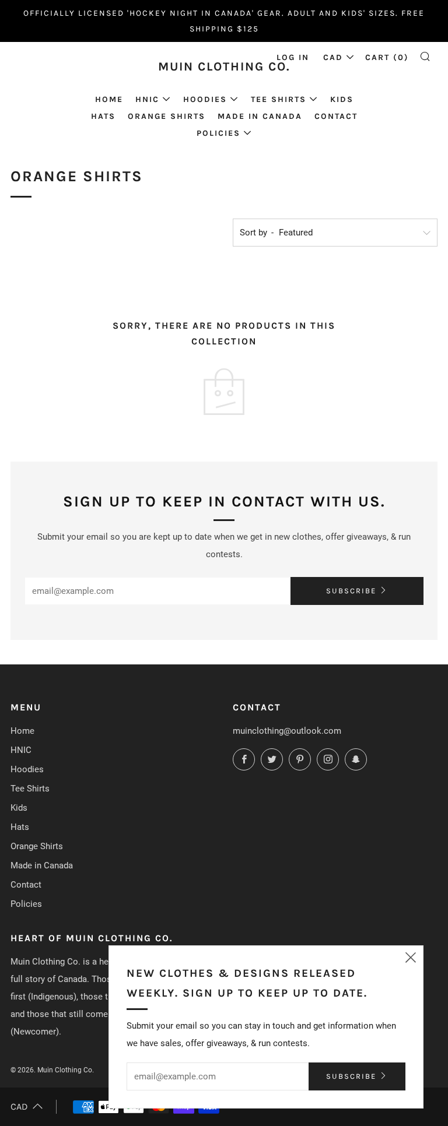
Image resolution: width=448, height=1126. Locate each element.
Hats (103, 116)
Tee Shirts (278, 99)
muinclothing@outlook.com (287, 731)
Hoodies (205, 99)
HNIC (147, 99)
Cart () (387, 57)
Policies (218, 133)
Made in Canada (260, 116)
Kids (342, 99)
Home (109, 99)
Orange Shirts (166, 116)
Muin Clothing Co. (224, 66)
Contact (336, 116)
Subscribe (351, 590)
